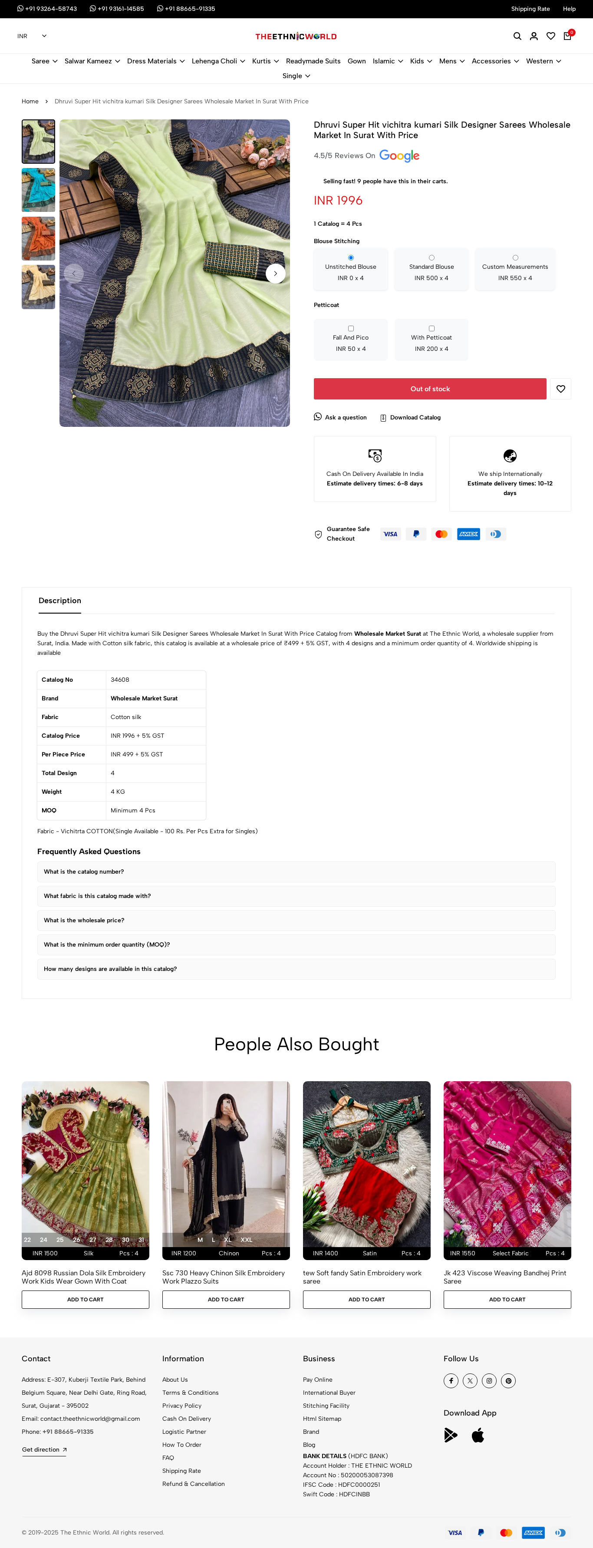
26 (76, 1240)
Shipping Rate (181, 1471)
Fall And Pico (351, 343)
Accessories (491, 61)
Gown (357, 61)
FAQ (168, 1458)
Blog (309, 1445)
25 (60, 1240)
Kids (417, 61)
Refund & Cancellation (193, 1484)
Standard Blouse (431, 272)
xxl (246, 1240)
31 (141, 1240)
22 (27, 1240)
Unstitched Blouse (350, 272)
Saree (40, 61)
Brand (311, 1432)
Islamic (384, 61)
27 (92, 1240)
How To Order (181, 1445)
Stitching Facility (326, 1405)
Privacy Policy (181, 1405)
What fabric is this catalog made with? (97, 896)
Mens (448, 61)
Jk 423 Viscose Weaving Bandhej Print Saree (505, 1277)
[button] (276, 274)
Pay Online (318, 1379)
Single (292, 76)
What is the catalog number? (84, 871)
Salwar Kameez (88, 61)
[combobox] (31, 36)
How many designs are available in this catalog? (110, 969)
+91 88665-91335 (68, 1432)
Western (539, 61)
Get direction (40, 1449)
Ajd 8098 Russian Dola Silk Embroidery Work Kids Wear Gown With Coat (83, 1277)
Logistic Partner (184, 1432)
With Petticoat (431, 343)
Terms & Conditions (190, 1392)
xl (227, 1240)
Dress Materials (152, 61)
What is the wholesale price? (84, 920)
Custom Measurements (515, 272)
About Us (175, 1379)
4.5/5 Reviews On (346, 155)
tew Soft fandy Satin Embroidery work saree (362, 1277)
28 (109, 1240)
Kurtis (261, 61)
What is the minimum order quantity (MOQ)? (107, 944)
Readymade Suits (313, 61)
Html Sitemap (322, 1419)
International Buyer (329, 1392)
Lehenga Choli (214, 61)
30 (125, 1240)
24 (43, 1240)
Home (30, 101)
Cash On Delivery (186, 1419)
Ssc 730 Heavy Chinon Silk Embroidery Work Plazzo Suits (223, 1277)
